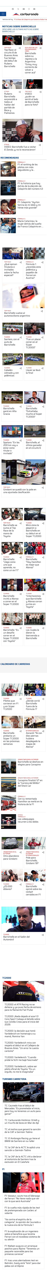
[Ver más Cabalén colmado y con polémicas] (12, 359)
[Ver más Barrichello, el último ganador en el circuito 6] (34, 431)
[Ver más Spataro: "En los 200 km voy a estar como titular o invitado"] (12, 431)
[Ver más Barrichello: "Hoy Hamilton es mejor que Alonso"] (34, 548)
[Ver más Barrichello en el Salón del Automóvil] (23, 919)
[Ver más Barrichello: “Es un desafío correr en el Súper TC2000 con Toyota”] (12, 619)
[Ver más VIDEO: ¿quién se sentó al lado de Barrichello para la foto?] (33, 84)
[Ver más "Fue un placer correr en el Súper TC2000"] (34, 328)
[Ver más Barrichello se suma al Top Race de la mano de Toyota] (12, 514)
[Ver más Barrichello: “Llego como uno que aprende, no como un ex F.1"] (12, 548)
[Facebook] (13, 9)
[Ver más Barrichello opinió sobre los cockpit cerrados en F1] (34, 875)
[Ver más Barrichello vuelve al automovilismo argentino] (23, 296)
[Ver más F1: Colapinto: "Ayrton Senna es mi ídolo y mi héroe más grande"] (8, 206)
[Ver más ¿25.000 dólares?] (12, 875)
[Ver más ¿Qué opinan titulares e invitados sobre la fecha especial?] (12, 253)
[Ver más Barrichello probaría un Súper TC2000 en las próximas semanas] (12, 722)
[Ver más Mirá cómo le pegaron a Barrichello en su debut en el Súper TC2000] (34, 514)
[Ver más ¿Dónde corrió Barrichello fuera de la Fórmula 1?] (34, 690)
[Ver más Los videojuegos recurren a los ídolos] (8, 821)
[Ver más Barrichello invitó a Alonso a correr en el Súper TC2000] (12, 585)
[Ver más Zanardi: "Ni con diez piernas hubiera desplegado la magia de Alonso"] (34, 722)
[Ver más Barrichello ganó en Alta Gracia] (12, 397)
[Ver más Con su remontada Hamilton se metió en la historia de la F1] (8, 803)
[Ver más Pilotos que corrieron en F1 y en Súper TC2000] (12, 690)
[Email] (34, 9)
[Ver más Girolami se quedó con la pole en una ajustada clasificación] (23, 472)
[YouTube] (23, 9)
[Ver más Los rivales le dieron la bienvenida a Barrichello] (34, 619)
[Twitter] (18, 9)
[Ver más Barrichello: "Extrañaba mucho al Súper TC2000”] (34, 397)
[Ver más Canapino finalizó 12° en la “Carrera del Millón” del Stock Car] (8, 784)
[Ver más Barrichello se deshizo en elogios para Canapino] (8, 766)
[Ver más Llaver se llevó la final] (34, 359)
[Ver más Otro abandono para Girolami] (12, 843)
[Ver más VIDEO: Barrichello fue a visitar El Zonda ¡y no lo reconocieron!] (22, 130)
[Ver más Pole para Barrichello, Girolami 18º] (34, 843)
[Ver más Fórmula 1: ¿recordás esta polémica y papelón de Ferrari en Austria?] (34, 253)
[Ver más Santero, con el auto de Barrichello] (12, 328)
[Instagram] (29, 9)
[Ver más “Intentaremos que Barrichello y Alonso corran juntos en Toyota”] (34, 585)
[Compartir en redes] (20, 48)
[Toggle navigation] (3, 14)
